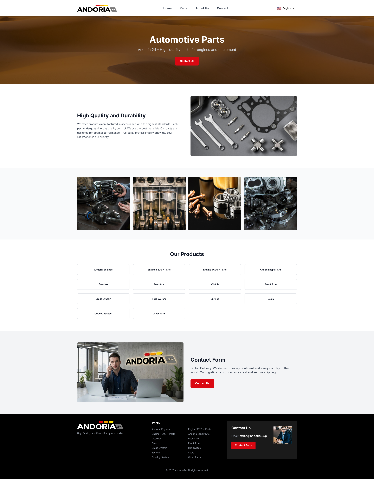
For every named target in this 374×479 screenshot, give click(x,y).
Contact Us (187, 61)
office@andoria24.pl (253, 436)
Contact (222, 8)
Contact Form (243, 445)
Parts (183, 8)
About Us (202, 8)
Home (167, 8)
